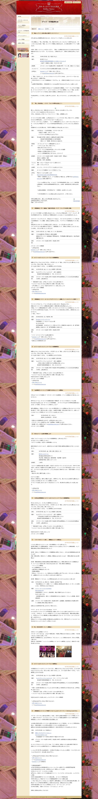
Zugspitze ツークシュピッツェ (43, 319)
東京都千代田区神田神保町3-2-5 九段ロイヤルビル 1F (53, 61)
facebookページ (43, 71)
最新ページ (41, 29)
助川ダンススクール (44, 454)
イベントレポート (22, 35)
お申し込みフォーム (37, 291)
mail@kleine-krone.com (48, 73)
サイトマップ (77, 2)
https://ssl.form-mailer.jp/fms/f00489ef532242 (47, 174)
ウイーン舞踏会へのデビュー (21, 26)
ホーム (34, 16)
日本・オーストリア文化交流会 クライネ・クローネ (49, 8)
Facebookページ (35, 761)
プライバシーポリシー (35, 797)
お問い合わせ (68, 2)
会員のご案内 (21, 43)
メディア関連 (21, 39)
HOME (19, 16)
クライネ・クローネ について (23, 20)
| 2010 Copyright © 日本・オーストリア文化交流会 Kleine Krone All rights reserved (53, 797)
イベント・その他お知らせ (40, 16)
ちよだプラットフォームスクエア (44, 678)
